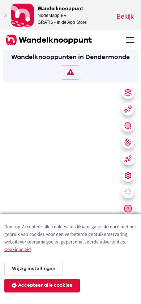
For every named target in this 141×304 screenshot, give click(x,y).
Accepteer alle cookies (45, 285)
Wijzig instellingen (33, 268)
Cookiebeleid (17, 249)
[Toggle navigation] (129, 39)
